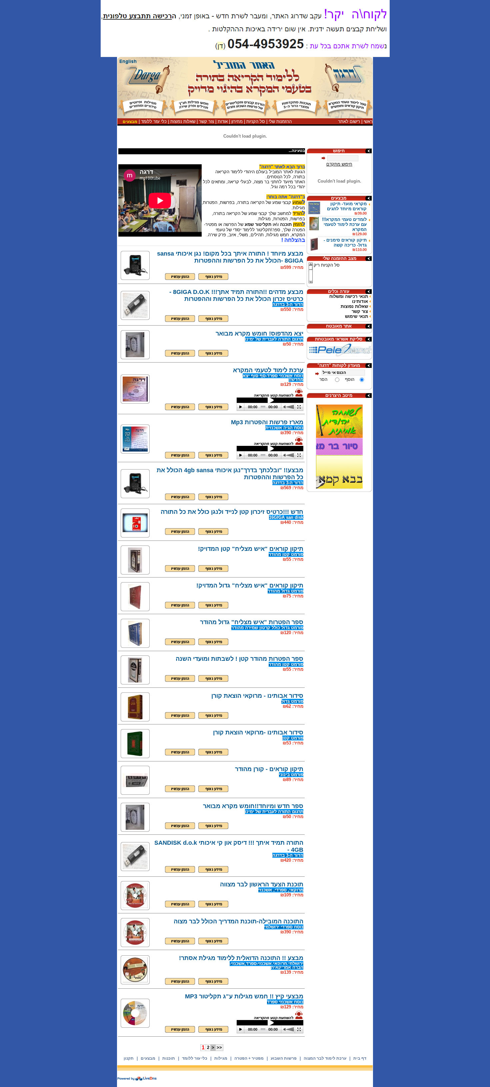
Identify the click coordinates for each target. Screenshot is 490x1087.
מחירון (237, 121)
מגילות (220, 1058)
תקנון (129, 1058)
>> (219, 1047)
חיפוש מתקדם (339, 164)
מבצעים (148, 1058)
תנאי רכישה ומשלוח (348, 296)
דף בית (359, 1058)
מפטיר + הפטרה (249, 1058)
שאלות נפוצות (182, 121)
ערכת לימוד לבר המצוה (325, 1058)
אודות (223, 121)
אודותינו (360, 301)
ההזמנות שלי (280, 121)
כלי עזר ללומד (154, 121)
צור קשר (206, 121)
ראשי (368, 121)
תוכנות (168, 1058)
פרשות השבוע (284, 1058)
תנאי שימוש (356, 316)
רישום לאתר (349, 121)
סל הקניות (255, 121)
